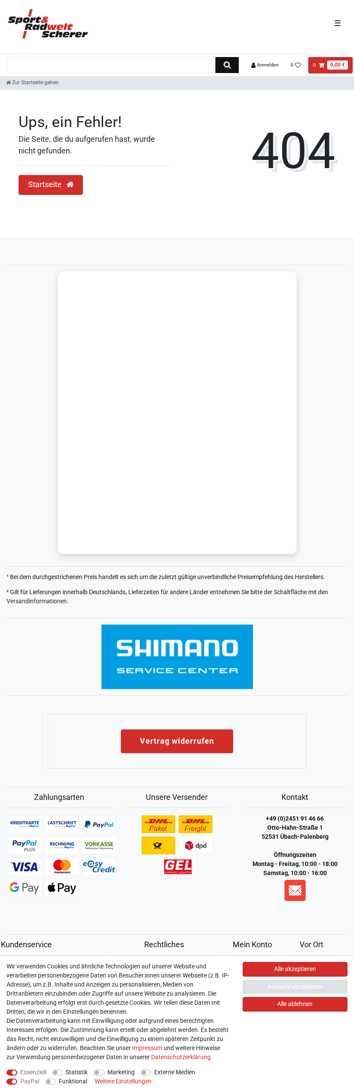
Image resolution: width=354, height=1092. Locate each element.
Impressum (147, 1047)
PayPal (29, 1081)
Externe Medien (174, 1072)
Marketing (121, 1072)
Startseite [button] (45, 184)
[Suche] (226, 65)
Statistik (77, 1072)
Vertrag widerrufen (177, 740)
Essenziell (33, 1072)
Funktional (73, 1081)
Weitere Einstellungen (123, 1081)
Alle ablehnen (295, 1003)
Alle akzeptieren (295, 968)
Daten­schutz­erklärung (181, 1057)
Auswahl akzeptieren (295, 986)
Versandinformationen (36, 601)
